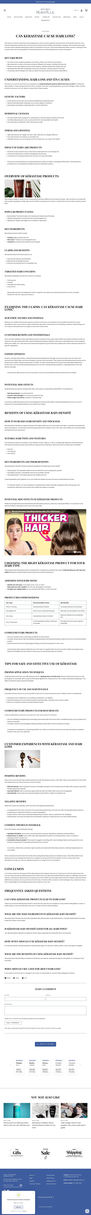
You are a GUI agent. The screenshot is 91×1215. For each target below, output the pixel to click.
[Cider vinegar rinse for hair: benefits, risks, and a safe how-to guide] (74, 1110)
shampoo (31, 425)
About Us (32, 1175)
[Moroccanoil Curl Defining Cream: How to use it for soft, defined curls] (17, 1110)
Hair (9, 17)
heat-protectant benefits (25, 680)
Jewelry (46, 17)
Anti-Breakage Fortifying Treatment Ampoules (38, 643)
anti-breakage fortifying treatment (31, 723)
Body (37, 17)
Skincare (18, 17)
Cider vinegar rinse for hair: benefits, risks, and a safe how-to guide (73, 1125)
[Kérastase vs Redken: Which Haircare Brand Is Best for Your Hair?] (45, 1110)
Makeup (28, 17)
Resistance (11, 220)
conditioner (11, 487)
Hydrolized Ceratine (14, 472)
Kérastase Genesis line (28, 364)
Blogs (31, 1178)
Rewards (45, 20)
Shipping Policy (51, 1181)
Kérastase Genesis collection (45, 341)
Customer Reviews (34, 1184)
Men (75, 17)
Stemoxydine (11, 470)
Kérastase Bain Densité (17, 788)
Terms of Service (52, 1028)
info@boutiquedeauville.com (74, 1180)
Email (48, 995)
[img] (19, 1060)
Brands (67, 17)
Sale (82, 17)
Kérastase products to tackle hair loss (53, 856)
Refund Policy (50, 1178)
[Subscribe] (21, 1185)
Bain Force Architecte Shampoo (44, 611)
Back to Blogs (47, 1044)
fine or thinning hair (11, 428)
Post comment (13, 1022)
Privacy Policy (40, 1028)
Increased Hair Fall (13, 810)
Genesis (10, 218)
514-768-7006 (72, 1183)
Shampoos (11, 698)
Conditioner (60, 485)
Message (8, 1004)
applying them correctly (48, 676)
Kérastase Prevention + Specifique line (61, 364)
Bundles (57, 17)
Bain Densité (11, 216)
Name (7, 995)
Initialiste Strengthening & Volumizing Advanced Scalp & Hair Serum (50, 639)
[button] (76, 10)
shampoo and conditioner (75, 719)
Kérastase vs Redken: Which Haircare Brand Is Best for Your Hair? (43, 1125)
